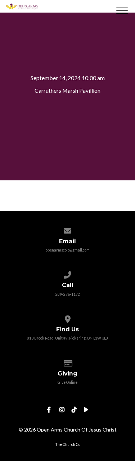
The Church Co (67, 444)
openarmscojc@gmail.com (68, 250)
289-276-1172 (67, 294)
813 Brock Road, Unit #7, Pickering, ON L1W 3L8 (67, 338)
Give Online (67, 382)
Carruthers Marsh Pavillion (67, 90)
